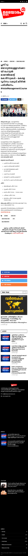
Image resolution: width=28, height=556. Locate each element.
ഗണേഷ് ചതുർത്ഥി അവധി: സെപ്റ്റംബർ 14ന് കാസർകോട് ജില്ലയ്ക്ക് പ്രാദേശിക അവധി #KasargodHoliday (19, 359)
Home (2, 1)
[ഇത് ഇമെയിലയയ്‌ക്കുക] (19, 99)
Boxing (3, 531)
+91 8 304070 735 (6, 396)
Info (14, 218)
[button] (3, 1)
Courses (6, 61)
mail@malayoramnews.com (8, 394)
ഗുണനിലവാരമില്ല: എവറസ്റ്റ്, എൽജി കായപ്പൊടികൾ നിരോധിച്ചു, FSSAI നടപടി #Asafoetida (19, 348)
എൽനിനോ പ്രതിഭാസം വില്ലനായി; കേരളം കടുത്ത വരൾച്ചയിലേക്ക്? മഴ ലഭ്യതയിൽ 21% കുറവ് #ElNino (19, 338)
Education (12, 61)
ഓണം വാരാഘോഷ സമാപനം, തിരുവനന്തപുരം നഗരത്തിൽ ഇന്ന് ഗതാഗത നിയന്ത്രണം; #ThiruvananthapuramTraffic (19, 370)
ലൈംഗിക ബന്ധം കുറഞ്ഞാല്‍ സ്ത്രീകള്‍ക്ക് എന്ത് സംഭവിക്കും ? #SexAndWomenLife (16, 491)
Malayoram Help (5, 548)
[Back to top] (24, 552)
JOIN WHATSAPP (18, 233)
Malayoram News (5, 221)
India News (4, 541)
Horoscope (4, 538)
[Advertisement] (14, 43)
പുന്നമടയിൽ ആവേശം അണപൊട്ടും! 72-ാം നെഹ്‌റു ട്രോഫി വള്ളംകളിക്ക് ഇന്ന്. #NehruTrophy (16, 436)
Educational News (20, 61)
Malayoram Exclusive (6, 544)
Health (3, 535)
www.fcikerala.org (5, 212)
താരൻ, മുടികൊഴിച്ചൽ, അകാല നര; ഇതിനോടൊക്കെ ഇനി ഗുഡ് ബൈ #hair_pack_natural (17, 485)
